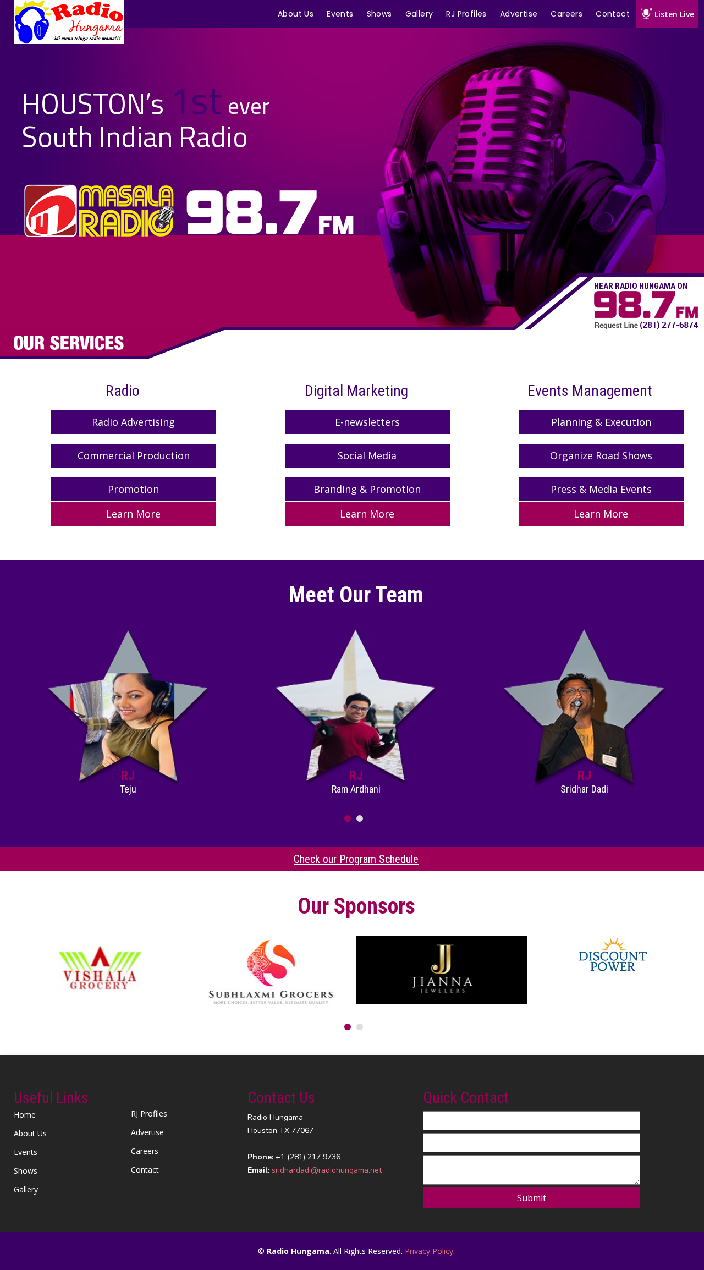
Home (25, 1115)
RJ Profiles (466, 13)
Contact (613, 13)
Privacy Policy (429, 1251)
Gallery (419, 13)
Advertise (519, 13)
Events (340, 13)
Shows (379, 13)
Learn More (133, 513)
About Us (296, 13)
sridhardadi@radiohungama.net (327, 1170)
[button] (347, 818)
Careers (566, 13)
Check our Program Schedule (356, 859)
